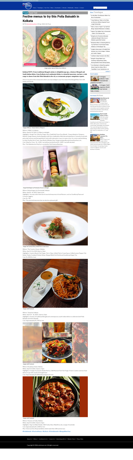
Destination (58, 7)
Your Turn (46, 7)
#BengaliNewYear (65, 431)
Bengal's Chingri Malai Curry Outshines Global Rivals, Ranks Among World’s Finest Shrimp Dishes (100, 60)
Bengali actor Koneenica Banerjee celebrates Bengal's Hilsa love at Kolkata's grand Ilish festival (99, 38)
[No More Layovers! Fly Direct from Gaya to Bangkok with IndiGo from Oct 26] (95, 137)
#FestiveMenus (37, 431)
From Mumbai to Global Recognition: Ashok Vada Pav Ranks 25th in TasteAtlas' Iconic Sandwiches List (100, 67)
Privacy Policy (80, 439)
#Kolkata (45, 431)
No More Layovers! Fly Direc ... (103, 136)
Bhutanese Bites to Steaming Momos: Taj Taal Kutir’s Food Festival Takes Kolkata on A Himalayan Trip (100, 44)
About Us (29, 439)
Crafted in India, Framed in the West (100, 56)
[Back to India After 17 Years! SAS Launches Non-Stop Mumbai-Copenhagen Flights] (95, 116)
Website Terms (71, 439)
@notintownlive (32, 24)
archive (108, 71)
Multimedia (70, 7)
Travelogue (40, 7)
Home (34, 7)
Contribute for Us (43, 439)
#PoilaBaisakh (27, 431)
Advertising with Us (61, 439)
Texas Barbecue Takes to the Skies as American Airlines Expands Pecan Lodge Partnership (100, 22)
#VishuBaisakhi (54, 431)
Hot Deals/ (96, 95)
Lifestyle (64, 7)
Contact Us (52, 439)
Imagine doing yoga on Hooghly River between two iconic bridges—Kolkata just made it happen (100, 51)
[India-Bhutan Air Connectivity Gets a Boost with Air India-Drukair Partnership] (95, 100)
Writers (35, 439)
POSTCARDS (94, 74)
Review (76, 7)
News (52, 7)
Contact (82, 7)
